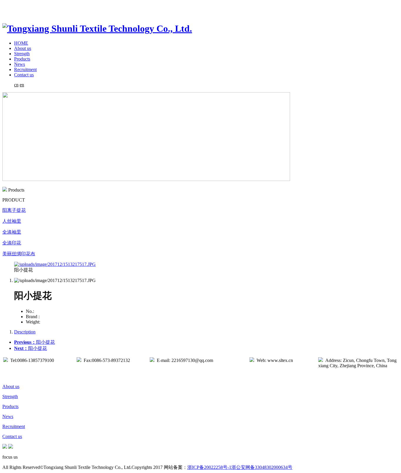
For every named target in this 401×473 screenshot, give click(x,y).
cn (16, 84)
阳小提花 (34, 342)
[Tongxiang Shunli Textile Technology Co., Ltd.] (97, 28)
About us (22, 48)
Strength (22, 53)
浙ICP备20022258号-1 (209, 467)
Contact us (24, 74)
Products (22, 58)
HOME (21, 43)
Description (25, 331)
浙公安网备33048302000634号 (261, 467)
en (22, 84)
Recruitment (25, 69)
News (19, 64)
